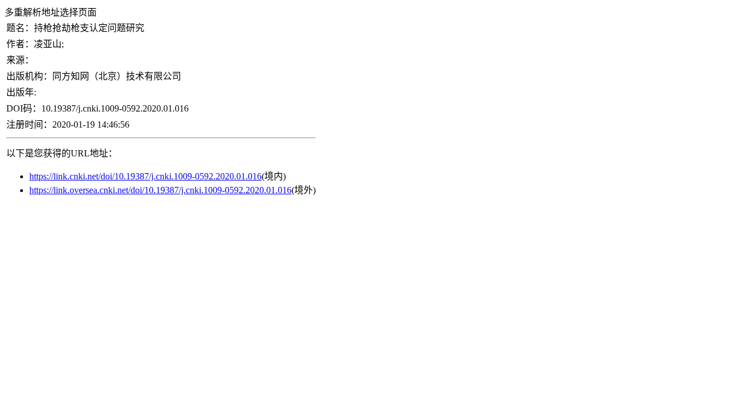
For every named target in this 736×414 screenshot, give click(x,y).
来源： (20, 60)
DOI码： (23, 108)
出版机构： (29, 76)
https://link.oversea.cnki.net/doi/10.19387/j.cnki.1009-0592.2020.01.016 (160, 190)
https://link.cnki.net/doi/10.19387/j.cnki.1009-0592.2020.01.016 (145, 176)
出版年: (21, 92)
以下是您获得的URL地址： (61, 153)
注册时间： (29, 124)
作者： (20, 44)
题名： (20, 28)
